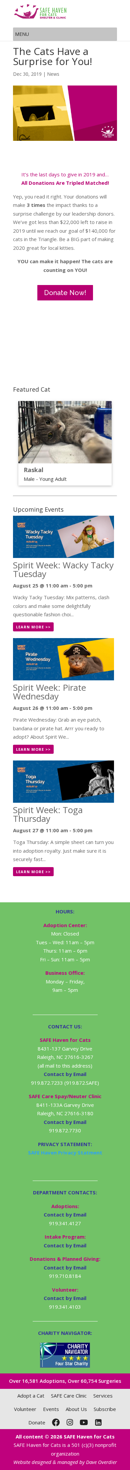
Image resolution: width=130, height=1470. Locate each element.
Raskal (33, 470)
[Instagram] (69, 1422)
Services (103, 1395)
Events (51, 1409)
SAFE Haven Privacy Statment (65, 1152)
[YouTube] (83, 1422)
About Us (76, 1409)
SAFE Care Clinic (69, 1395)
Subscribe (105, 1409)
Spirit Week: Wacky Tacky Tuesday (63, 569)
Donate (36, 1422)
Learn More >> (33, 626)
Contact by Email (65, 1214)
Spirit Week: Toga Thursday (48, 814)
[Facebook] (56, 1422)
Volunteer (25, 1409)
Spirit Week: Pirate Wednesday (49, 691)
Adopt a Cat (30, 1395)
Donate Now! (65, 293)
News (53, 74)
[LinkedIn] (98, 1422)
